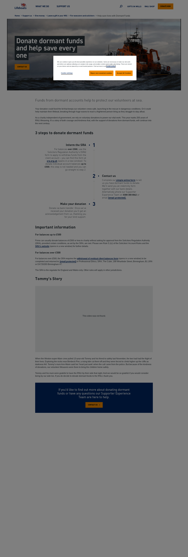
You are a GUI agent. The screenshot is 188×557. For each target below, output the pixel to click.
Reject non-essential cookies (101, 73)
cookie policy (110, 66)
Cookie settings (67, 73)
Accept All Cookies (124, 73)
